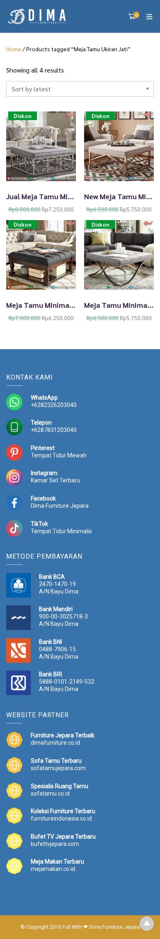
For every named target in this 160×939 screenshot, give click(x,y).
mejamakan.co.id (53, 869)
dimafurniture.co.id (55, 742)
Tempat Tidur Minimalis (61, 531)
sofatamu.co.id (50, 793)
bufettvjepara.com (55, 844)
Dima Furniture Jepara (60, 505)
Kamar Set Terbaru (55, 480)
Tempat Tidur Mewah (59, 455)
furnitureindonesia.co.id (61, 818)
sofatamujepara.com (58, 768)
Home (13, 48)
